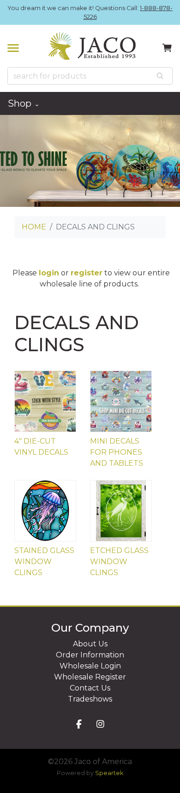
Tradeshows (90, 699)
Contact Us (90, 688)
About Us (90, 643)
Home (34, 226)
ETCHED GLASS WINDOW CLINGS (119, 561)
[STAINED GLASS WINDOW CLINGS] (45, 510)
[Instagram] (100, 725)
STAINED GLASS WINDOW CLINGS (44, 561)
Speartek (109, 773)
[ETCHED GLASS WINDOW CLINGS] (120, 510)
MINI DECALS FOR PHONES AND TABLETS (116, 452)
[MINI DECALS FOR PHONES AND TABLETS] (120, 401)
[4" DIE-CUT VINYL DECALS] (45, 401)
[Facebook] (79, 725)
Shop (21, 103)
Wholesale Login (90, 666)
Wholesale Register (90, 677)
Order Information (90, 654)
